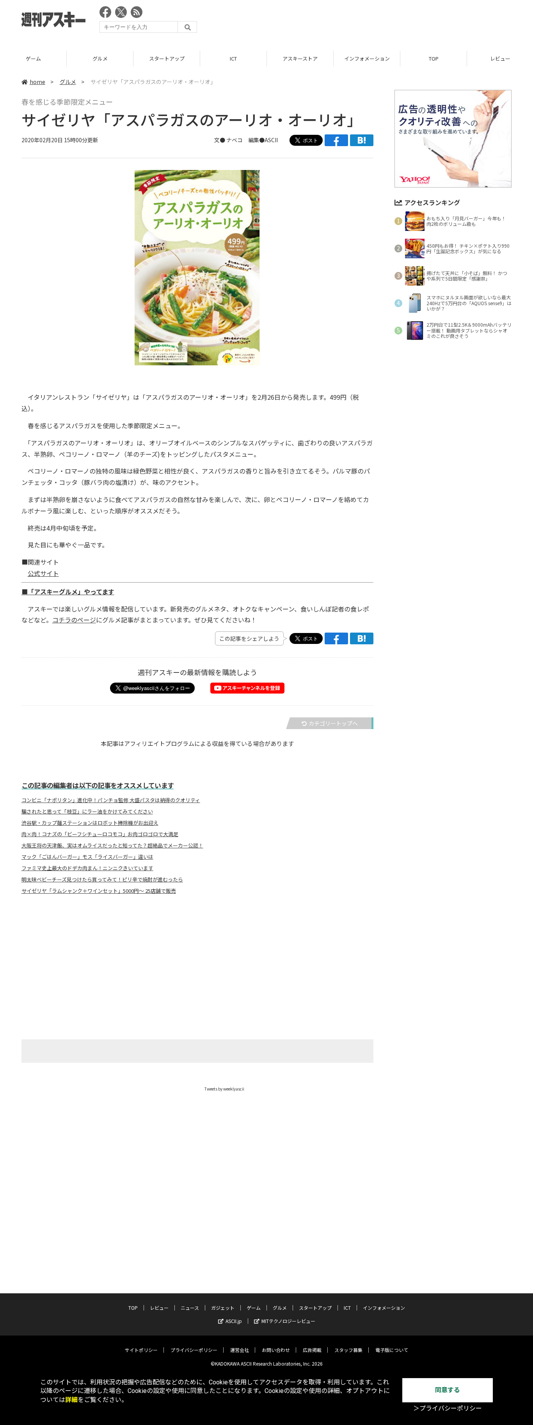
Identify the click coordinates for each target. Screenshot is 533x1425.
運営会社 (239, 1349)
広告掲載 (312, 1349)
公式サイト (43, 573)
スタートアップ (167, 58)
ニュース (190, 1307)
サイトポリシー (141, 1349)
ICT (233, 58)
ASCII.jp (234, 1321)
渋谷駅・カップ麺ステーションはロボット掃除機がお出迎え (89, 823)
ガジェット (223, 1307)
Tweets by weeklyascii (224, 1089)
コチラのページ (74, 619)
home (37, 82)
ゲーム (33, 58)
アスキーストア (300, 58)
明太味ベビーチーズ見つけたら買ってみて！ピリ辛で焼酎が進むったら (102, 879)
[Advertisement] (369, 21)
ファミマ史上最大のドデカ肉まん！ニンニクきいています (87, 868)
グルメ (100, 58)
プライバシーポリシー (194, 1349)
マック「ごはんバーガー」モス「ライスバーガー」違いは (87, 857)
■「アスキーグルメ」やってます (67, 591)
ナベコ (234, 140)
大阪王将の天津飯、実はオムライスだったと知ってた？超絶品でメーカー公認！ (112, 845)
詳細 (71, 1400)
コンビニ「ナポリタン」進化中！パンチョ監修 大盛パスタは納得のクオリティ (110, 800)
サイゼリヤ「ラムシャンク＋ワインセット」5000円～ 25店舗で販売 (98, 891)
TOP (434, 58)
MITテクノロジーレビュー (288, 1321)
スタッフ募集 (348, 1349)
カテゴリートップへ (333, 723)
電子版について (391, 1349)
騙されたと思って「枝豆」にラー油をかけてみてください (87, 811)
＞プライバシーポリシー (447, 1408)
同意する (447, 1390)
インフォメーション (367, 58)
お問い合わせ (276, 1349)
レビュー (159, 1307)
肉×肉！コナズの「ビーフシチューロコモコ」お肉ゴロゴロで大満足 (99, 834)
